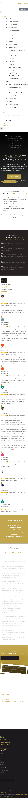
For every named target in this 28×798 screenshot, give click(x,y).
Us (3, 690)
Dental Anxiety (12, 98)
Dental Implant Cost (14, 70)
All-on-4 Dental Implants (15, 75)
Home (3, 14)
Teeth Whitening (13, 38)
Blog (3, 123)
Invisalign (11, 41)
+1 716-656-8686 (4, 770)
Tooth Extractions (13, 104)
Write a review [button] (4, 291)
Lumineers (11, 61)
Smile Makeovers (13, 44)
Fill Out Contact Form (5, 772)
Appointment (3, 764)
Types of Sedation (13, 95)
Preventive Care (13, 27)
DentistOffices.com (7, 612)
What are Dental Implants (15, 67)
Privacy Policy (3, 796)
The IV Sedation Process (15, 87)
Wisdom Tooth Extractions (15, 110)
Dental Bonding (12, 36)
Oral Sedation (12, 90)
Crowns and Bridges (14, 30)
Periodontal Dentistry (14, 47)
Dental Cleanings (13, 24)
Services (4, 16)
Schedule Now (3, 774)
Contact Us (5, 125)
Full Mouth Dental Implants (15, 78)
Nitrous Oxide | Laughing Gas (16, 92)
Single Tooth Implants (14, 73)
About (1, 755)
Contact (2, 762)
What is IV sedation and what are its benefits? (18, 84)
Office (4, 706)
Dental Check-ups (13, 21)
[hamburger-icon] (1, 12)
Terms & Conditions (13, 796)
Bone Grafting (12, 107)
